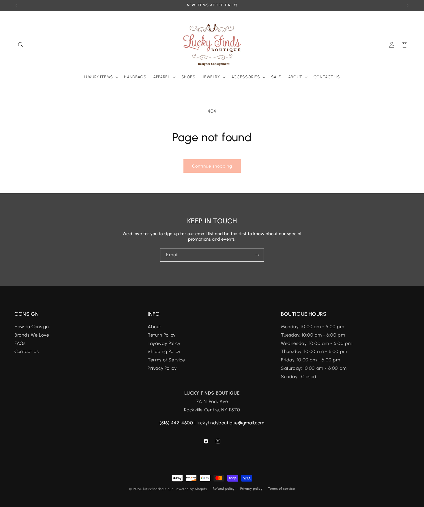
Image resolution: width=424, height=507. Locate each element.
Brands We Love (31, 335)
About (154, 327)
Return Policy (162, 335)
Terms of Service (166, 360)
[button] (20, 44)
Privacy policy (251, 489)
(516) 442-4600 (176, 423)
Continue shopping (212, 166)
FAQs (20, 343)
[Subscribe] (257, 255)
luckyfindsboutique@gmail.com (230, 423)
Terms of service (281, 489)
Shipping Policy (164, 351)
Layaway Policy (164, 343)
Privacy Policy (162, 368)
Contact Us (26, 351)
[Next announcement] (407, 5)
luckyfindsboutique (158, 489)
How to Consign (31, 327)
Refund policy (224, 489)
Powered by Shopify (191, 489)
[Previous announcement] (16, 5)
